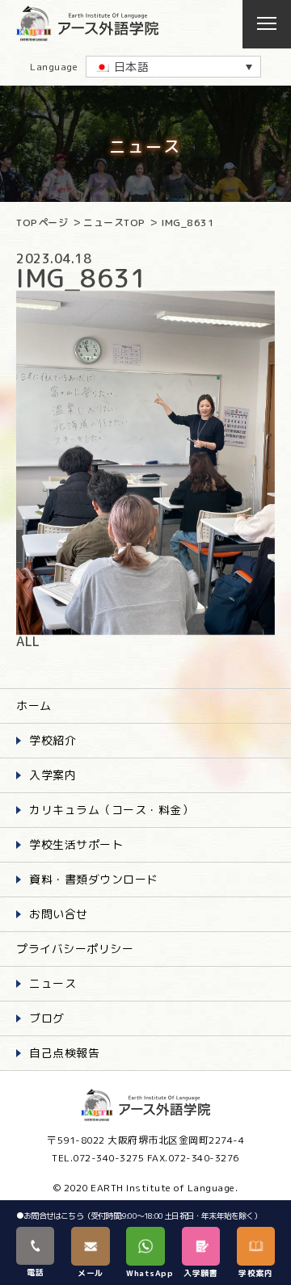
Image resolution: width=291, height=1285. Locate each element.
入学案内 (52, 775)
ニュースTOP (114, 222)
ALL (28, 641)
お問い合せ (58, 914)
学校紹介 (52, 740)
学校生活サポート (76, 844)
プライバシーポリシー (74, 948)
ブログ (47, 1018)
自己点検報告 (64, 1052)
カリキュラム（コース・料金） (111, 809)
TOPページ (42, 222)
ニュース (52, 983)
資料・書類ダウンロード (93, 879)
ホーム (34, 705)
